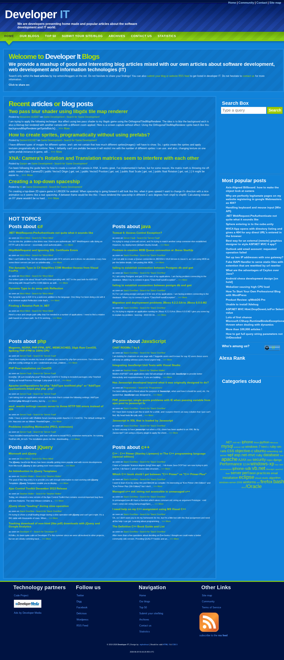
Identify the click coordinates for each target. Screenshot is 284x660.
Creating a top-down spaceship (44, 181)
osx (249, 459)
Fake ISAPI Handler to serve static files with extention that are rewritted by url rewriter (254, 263)
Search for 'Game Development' (83, 117)
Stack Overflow (130, 255)
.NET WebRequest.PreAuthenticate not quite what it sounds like (251, 217)
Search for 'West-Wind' (42, 238)
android (237, 447)
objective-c (244, 451)
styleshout (144, 645)
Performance (231, 464)
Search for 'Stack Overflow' (153, 255)
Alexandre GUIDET (30, 117)
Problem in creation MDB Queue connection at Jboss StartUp (152, 250)
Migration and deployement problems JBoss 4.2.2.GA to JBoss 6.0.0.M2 (159, 302)
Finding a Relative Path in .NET (29, 305)
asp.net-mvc (244, 455)
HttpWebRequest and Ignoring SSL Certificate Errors (43, 250)
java (146, 226)
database (271, 455)
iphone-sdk (241, 468)
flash (228, 473)
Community (246, 2)
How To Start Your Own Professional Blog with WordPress (253, 293)
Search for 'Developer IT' (45, 532)
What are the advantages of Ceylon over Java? (252, 272)
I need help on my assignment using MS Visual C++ (149, 509)
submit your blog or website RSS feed (168, 75)
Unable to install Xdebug (242, 304)
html (264, 446)
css (230, 450)
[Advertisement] (251, 146)
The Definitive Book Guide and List (138, 526)
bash (278, 481)
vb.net (258, 468)
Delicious (82, 613)
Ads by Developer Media (27, 612)
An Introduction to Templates (33, 471)
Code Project (21, 595)
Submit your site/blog (82, 36)
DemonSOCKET (28, 140)
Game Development (54, 117)
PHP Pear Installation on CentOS (30, 368)
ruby (259, 455)
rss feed (223, 635)
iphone (247, 442)
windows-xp (262, 463)
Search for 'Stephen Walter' (152, 370)
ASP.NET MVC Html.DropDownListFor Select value (255, 311)
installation (230, 478)
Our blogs (29, 36)
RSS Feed (82, 625)
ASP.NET (237, 443)
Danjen (23, 163)
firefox (266, 481)
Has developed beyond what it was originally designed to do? (160, 382)
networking (272, 451)
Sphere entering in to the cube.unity (250, 224)
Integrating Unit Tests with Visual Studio (146, 365)
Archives (117, 36)
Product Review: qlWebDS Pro (245, 299)
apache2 (279, 469)
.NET (228, 442)
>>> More (64, 128)
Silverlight (270, 469)
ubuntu (260, 451)
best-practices (259, 473)
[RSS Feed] (209, 631)
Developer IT (26, 532)
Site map (275, 2)
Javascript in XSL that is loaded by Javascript (142, 420)
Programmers (129, 388)
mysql (227, 446)
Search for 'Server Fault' (148, 238)
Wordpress (82, 619)
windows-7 (252, 446)
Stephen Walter (130, 370)
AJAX (242, 460)
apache (229, 459)
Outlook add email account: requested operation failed (251, 250)
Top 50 (50, 36)
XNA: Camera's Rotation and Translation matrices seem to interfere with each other (104, 158)
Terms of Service (211, 607)
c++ (145, 447)
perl (245, 473)
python (264, 442)
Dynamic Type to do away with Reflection (36, 288)
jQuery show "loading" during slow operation (39, 506)
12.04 (246, 464)
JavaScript (153, 341)
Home (232, 2)
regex (270, 460)
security (259, 459)
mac (277, 465)
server (236, 473)
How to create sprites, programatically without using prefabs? (79, 134)
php (41, 341)
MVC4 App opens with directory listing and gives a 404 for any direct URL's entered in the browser (254, 232)
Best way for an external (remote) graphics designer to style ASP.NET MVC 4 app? (254, 242)
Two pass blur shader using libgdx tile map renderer (68, 111)
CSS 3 (174, 645)
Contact (261, 2)
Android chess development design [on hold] (252, 280)
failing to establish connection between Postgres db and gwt (152, 267)
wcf (258, 482)
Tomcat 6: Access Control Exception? (137, 232)
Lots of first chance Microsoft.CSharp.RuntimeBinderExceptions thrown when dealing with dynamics (255, 321)
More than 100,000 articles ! (244, 329)
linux (256, 442)
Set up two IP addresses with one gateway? (254, 257)
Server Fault (129, 238)
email (274, 473)
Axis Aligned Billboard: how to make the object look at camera (252, 189)
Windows (274, 443)
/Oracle (254, 486)
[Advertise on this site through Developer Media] (40, 604)
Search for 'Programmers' (150, 388)
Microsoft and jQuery (23, 453)
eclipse (246, 477)
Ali (21, 187)
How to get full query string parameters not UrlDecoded (254, 335)
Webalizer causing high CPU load (248, 286)
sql (242, 447)
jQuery (45, 447)
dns (243, 487)
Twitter (80, 595)
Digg (79, 601)
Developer (37, 14)
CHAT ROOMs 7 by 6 (125, 347)
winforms (249, 482)
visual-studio (261, 478)
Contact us (141, 36)
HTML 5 (166, 645)
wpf (230, 455)
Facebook (82, 607)
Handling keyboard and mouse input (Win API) (253, 209)
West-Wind (25, 238)
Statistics (167, 36)
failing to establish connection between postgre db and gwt (152, 285)
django (277, 459)
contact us (248, 75)
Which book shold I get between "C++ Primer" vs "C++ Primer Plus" (159, 474)
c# (40, 226)
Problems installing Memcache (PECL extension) (41, 426)
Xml (281, 455)
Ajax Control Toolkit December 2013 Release (38, 488)
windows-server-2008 (230, 482)
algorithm (275, 477)
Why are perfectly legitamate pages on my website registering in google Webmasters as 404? (253, 199)
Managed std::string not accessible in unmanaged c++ (151, 491)
